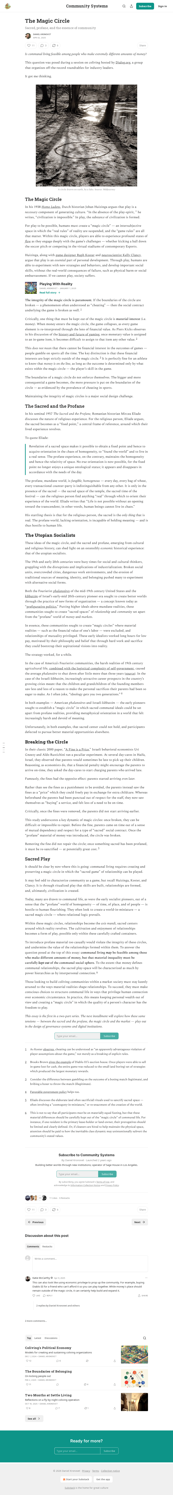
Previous (37, 1222)
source (130, 673)
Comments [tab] (33, 1246)
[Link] (20, 199)
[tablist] (39, 1246)
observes (48, 1049)
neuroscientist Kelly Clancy (121, 255)
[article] (86, 1354)
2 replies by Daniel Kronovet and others (58, 1305)
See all (32, 1418)
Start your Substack (77, 1479)
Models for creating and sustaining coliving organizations (58, 1352)
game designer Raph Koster (75, 255)
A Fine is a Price (77, 749)
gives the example (60, 1062)
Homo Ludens (51, 206)
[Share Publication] (131, 6)
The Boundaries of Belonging (48, 1371)
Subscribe (145, 6)
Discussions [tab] (51, 1338)
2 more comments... (36, 1320)
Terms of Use (102, 1181)
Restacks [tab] (47, 1246)
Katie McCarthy (41, 1277)
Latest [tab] (37, 1338)
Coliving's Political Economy (48, 1348)
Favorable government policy (48, 1092)
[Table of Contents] (3, 747)
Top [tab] (29, 1338)
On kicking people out (38, 1376)
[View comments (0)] (57, 1384)
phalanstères (61, 591)
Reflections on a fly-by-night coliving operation (52, 1399)
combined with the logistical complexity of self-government (91, 668)
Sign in (162, 6)
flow (28, 241)
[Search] (124, 6)
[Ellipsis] (146, 1278)
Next (137, 1222)
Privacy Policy (112, 1185)
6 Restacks (64, 1197)
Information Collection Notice (85, 1185)
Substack (70, 1487)
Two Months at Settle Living (48, 1395)
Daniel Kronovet (42, 34)
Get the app (103, 1479)
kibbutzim (31, 596)
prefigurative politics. (42, 606)
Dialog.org (123, 62)
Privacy (86, 1470)
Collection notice (110, 1470)
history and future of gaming (79, 334)
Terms (95, 1470)
